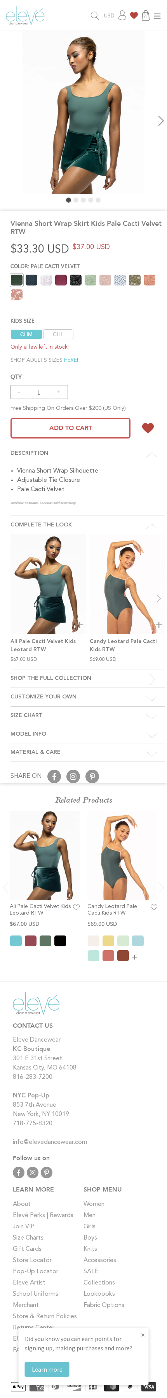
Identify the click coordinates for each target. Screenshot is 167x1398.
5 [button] (98, 200)
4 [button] (90, 200)
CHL (58, 334)
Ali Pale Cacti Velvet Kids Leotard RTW (40, 910)
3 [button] (83, 200)
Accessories (100, 1260)
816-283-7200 (32, 1077)
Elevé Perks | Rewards (43, 1215)
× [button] (143, 1335)
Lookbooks (99, 1294)
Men (90, 1215)
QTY (16, 376)
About (22, 1204)
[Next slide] (159, 598)
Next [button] (161, 121)
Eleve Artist (29, 1283)
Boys (90, 1238)
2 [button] (75, 200)
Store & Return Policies (45, 1317)
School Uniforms (35, 1294)
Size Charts (28, 1238)
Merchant (26, 1305)
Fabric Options (104, 1305)
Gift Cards (27, 1249)
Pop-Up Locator (35, 1272)
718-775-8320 (32, 1124)
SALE (91, 1272)
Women (94, 1204)
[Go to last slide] (6, 888)
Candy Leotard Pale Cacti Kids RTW (112, 910)
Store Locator (32, 1260)
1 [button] (68, 200)
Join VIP (24, 1227)
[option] (83, 112)
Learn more (47, 1369)
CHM (26, 334)
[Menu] (157, 15)
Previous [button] (6, 121)
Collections (99, 1283)
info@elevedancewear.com (50, 1142)
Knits (90, 1249)
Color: (45, 266)
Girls (90, 1227)
